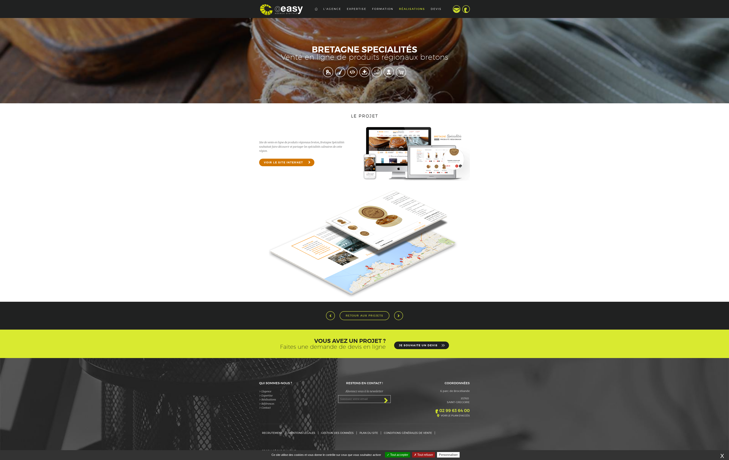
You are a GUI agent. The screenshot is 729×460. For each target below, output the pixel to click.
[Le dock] (330, 315)
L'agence (332, 8)
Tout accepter (398, 454)
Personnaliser (448, 454)
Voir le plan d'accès (455, 415)
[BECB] (398, 315)
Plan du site (369, 432)
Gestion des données (337, 432)
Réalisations (412, 9)
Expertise (356, 8)
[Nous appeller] (466, 9)
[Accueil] (316, 9)
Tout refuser (425, 454)
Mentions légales (301, 432)
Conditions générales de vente (408, 432)
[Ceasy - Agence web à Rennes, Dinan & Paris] (285, 9)
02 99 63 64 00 (454, 410)
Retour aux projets (364, 315)
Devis (436, 8)
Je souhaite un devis (418, 345)
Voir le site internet (283, 162)
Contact (456, 9)
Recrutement (272, 432)
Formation (382, 8)
